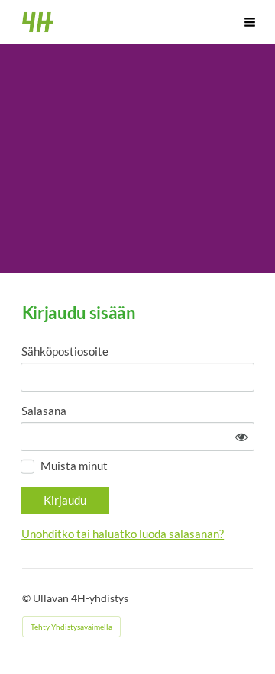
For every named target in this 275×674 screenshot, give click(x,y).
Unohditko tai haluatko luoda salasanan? (122, 533)
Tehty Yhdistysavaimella (71, 626)
